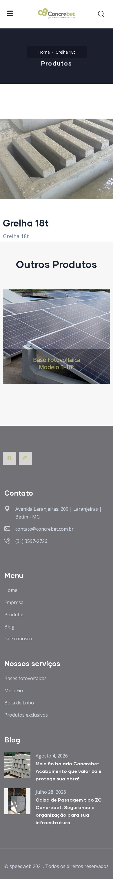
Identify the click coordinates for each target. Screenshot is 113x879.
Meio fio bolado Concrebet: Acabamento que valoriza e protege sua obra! (68, 771)
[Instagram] (25, 458)
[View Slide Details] (56, 336)
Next (102, 343)
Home (44, 52)
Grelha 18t (16, 236)
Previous (11, 343)
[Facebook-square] (9, 458)
